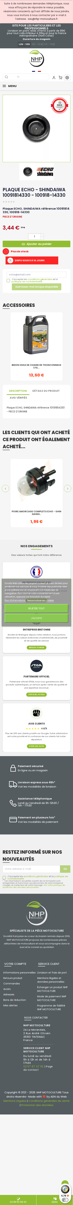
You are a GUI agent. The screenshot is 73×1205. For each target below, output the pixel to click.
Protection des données (37, 1105)
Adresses (8, 994)
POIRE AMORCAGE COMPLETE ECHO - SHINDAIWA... (36, 513)
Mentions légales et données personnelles (50, 980)
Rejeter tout (36, 608)
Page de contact (38, 1068)
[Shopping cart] (60, 78)
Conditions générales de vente (49, 1101)
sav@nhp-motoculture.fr (43, 19)
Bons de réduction (14, 1000)
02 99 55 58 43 (18, 1201)
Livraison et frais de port (52, 972)
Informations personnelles (19, 972)
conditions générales (40, 279)
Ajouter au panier (39, 244)
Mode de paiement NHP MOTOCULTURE (51, 998)
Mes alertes (10, 1005)
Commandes (11, 983)
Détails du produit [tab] (46, 391)
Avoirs (7, 989)
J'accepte (36, 618)
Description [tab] (18, 391)
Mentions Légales (14, 1101)
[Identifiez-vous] (54, 78)
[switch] (65, 1200)
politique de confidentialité (27, 281)
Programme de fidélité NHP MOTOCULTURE (51, 1007)
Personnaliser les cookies (40, 600)
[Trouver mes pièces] (67, 78)
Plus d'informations (15, 600)
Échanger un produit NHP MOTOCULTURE (52, 989)
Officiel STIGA (36, 695)
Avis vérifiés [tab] (18, 397)
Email (55, 1201)
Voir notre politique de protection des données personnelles (34, 886)
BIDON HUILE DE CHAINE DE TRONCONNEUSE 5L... (36, 366)
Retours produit (12, 978)
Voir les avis (36, 746)
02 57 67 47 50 (33, 1066)
